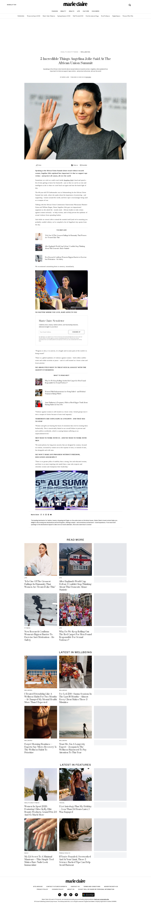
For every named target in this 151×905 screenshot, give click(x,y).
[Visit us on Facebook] (70, 894)
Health (71, 11)
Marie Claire (65, 77)
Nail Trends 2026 (78, 16)
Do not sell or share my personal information (96, 889)
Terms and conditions (91, 886)
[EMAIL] (51, 514)
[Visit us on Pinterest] (76, 894)
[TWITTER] (43, 514)
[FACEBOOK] (41, 514)
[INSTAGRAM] (46, 514)
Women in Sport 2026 (33, 16)
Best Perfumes (105, 16)
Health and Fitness (69, 52)
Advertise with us (111, 886)
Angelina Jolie (68, 180)
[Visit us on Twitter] (59, 894)
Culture (86, 11)
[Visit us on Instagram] (65, 894)
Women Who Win (128, 16)
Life (78, 11)
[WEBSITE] (48, 514)
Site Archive (38, 886)
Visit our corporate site (101, 899)
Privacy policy (42, 889)
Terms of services (58, 336)
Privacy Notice (42, 338)
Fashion (55, 11)
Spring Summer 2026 (63, 16)
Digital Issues (116, 16)
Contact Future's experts (56, 886)
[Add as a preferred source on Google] (99, 895)
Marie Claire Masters (49, 16)
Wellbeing (85, 52)
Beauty (63, 11)
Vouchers (95, 11)
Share (39, 165)
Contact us (75, 886)
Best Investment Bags (92, 16)
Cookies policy (57, 889)
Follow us (75, 165)
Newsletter (84, 165)
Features (88, 77)
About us (70, 889)
